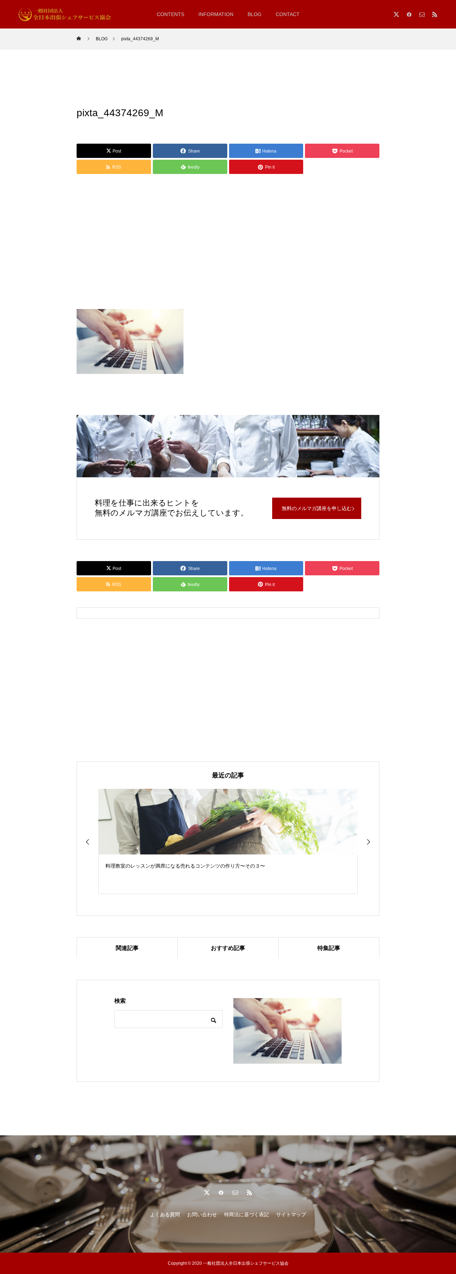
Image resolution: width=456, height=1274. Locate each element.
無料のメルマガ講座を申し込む (317, 508)
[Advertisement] (228, 243)
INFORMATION (215, 14)
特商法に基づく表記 (246, 1214)
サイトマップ (291, 1214)
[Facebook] (409, 14)
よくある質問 (165, 1214)
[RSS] (434, 14)
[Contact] (421, 14)
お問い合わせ (202, 1214)
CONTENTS (170, 14)
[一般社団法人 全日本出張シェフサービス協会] (68, 14)
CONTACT (288, 14)
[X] (396, 14)
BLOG (254, 14)
